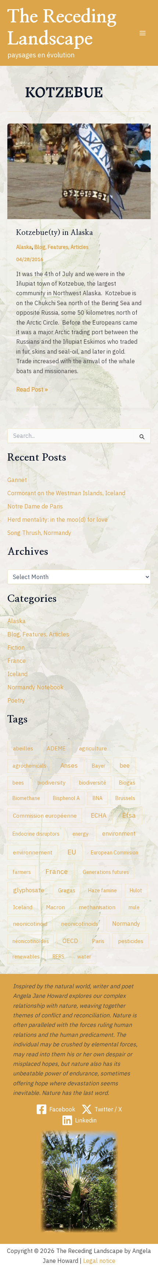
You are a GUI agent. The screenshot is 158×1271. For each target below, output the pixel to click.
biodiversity (51, 782)
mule (134, 907)
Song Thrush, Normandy (39, 532)
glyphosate (28, 890)
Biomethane (26, 798)
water (84, 956)
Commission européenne (45, 815)
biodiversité (92, 782)
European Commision (114, 852)
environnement (33, 852)
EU (71, 851)
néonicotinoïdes (30, 941)
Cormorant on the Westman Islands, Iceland (66, 493)
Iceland (17, 674)
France (16, 660)
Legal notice (99, 1260)
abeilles (23, 748)
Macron (55, 907)
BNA (98, 798)
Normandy (126, 923)
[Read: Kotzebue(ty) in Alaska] (79, 170)
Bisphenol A (66, 798)
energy (80, 834)
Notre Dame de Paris (35, 506)
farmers (21, 872)
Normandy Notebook (35, 687)
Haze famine (102, 890)
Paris (98, 941)
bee (124, 765)
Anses (69, 765)
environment (119, 833)
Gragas (66, 890)
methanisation (97, 907)
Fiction (16, 647)
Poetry (16, 700)
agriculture (93, 748)
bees (18, 782)
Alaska (24, 247)
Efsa (129, 815)
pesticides (130, 941)
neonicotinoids (79, 923)
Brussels (125, 798)
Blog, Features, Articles (62, 247)
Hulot (136, 890)
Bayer (98, 766)
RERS (58, 956)
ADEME (56, 748)
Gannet (17, 479)
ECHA (99, 815)
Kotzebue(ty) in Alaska (54, 232)
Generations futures (106, 872)
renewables (26, 956)
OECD (70, 941)
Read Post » (32, 389)
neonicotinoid (30, 923)
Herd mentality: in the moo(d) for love (57, 519)
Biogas (127, 782)
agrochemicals (29, 766)
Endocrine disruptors (36, 834)
